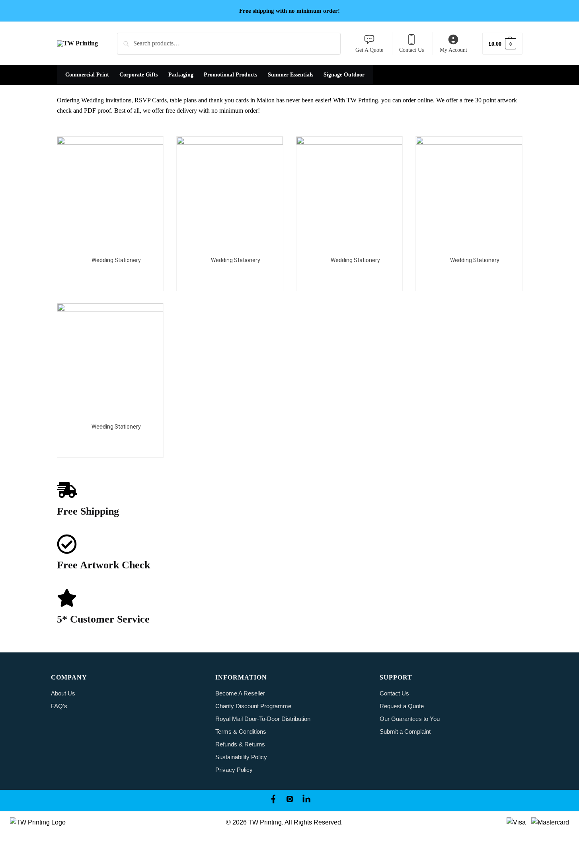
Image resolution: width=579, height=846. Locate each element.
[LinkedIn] (306, 801)
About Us (63, 693)
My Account (453, 50)
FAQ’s (59, 706)
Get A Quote (369, 50)
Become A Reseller (240, 693)
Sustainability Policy (241, 757)
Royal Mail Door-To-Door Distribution (262, 718)
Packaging (180, 75)
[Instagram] (289, 801)
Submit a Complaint (405, 731)
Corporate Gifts (138, 75)
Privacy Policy (234, 769)
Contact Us (411, 50)
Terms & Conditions (240, 731)
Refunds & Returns (240, 744)
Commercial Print (87, 75)
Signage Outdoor (344, 75)
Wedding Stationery (116, 260)
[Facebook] (273, 801)
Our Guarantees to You (410, 718)
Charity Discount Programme (253, 706)
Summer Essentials (290, 75)
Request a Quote (402, 706)
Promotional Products (230, 75)
